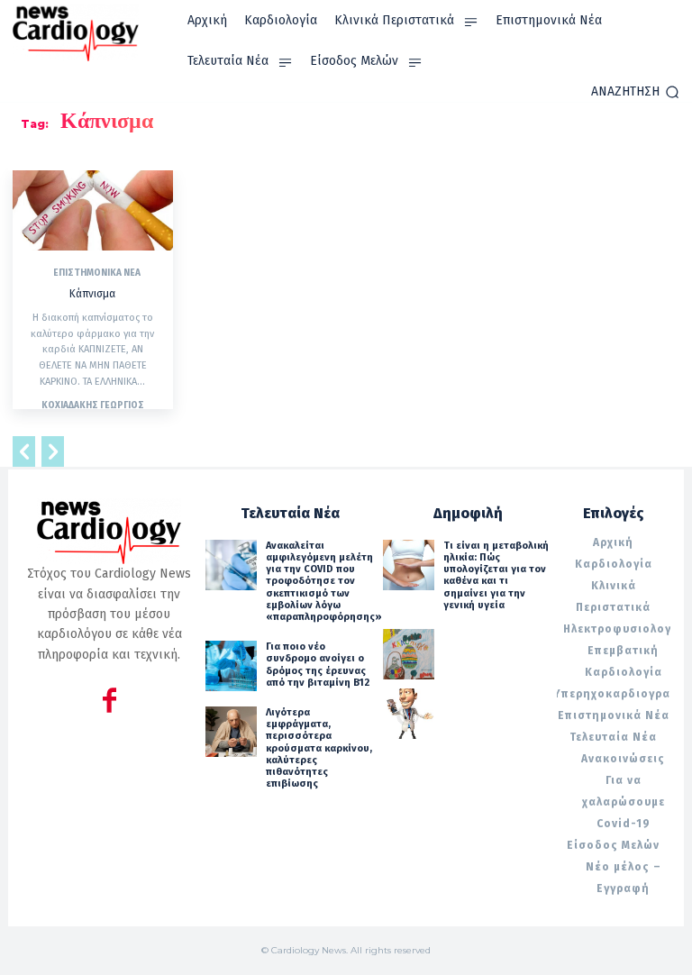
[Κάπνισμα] (93, 210)
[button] (635, 92)
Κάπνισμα (92, 293)
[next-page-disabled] (52, 452)
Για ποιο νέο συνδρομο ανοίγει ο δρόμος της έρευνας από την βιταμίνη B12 (317, 664)
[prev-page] (24, 452)
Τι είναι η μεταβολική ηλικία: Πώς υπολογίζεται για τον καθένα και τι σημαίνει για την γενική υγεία (496, 575)
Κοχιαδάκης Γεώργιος (92, 405)
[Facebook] (109, 703)
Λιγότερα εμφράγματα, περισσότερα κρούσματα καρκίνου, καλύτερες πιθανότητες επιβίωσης (319, 747)
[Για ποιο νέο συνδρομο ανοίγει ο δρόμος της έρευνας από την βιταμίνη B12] (230, 666)
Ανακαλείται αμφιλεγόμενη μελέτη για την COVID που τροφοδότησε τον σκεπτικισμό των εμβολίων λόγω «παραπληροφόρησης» (324, 581)
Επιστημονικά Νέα (97, 273)
